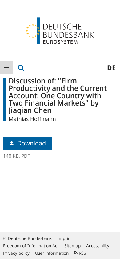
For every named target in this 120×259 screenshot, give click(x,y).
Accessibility (97, 246)
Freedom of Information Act (31, 246)
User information (52, 253)
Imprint (64, 238)
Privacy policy (16, 253)
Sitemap (72, 246)
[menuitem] (6, 67)
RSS (82, 253)
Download (31, 143)
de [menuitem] (111, 67)
